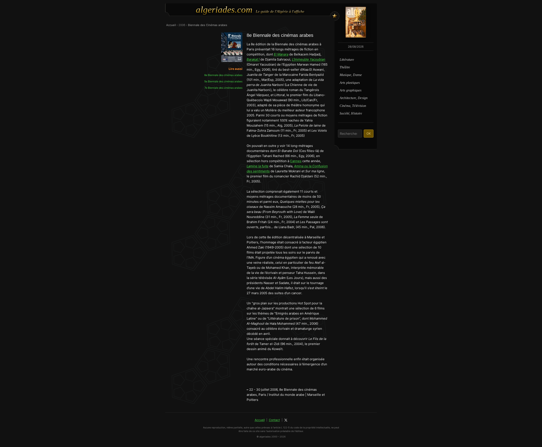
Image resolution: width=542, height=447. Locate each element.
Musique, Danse (351, 75)
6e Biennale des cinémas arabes (223, 75)
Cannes (295, 161)
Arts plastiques (350, 83)
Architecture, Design (354, 98)
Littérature (347, 60)
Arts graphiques (350, 90)
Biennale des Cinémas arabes (207, 25)
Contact (274, 420)
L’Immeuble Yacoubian (308, 59)
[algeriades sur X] (286, 420)
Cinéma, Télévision (353, 106)
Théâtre (345, 67)
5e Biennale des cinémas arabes (223, 81)
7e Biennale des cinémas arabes (223, 87)
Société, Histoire (351, 113)
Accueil (171, 25)
